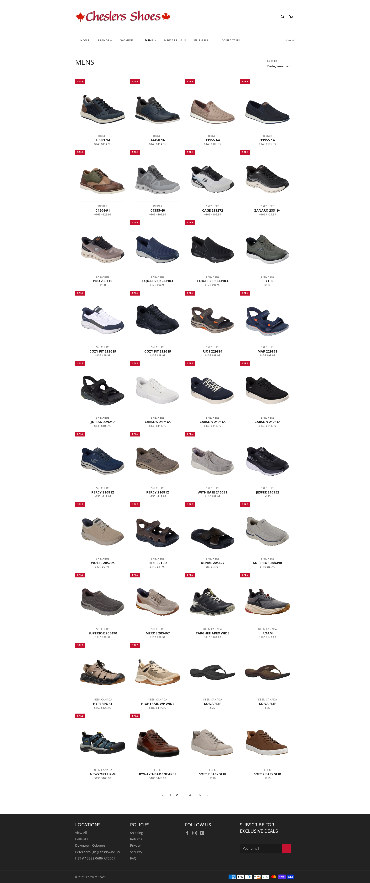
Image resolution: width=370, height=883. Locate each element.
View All (81, 832)
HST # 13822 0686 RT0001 (95, 858)
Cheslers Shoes (96, 877)
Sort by (272, 61)
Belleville (81, 839)
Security (136, 852)
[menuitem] (82, 40)
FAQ (133, 858)
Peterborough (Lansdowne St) (97, 852)
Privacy (135, 845)
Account (290, 40)
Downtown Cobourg (90, 845)
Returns (136, 839)
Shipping (136, 832)
